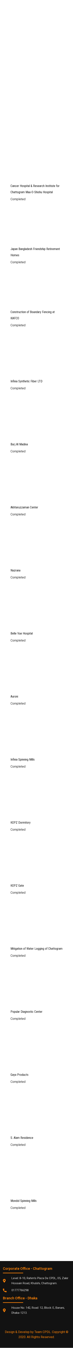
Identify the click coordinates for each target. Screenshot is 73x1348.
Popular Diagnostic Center (26, 1012)
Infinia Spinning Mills (23, 759)
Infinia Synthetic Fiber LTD (26, 381)
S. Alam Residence (22, 1138)
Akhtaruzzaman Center (24, 507)
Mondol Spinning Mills (24, 1201)
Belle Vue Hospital (22, 633)
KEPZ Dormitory (21, 822)
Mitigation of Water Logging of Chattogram (36, 948)
